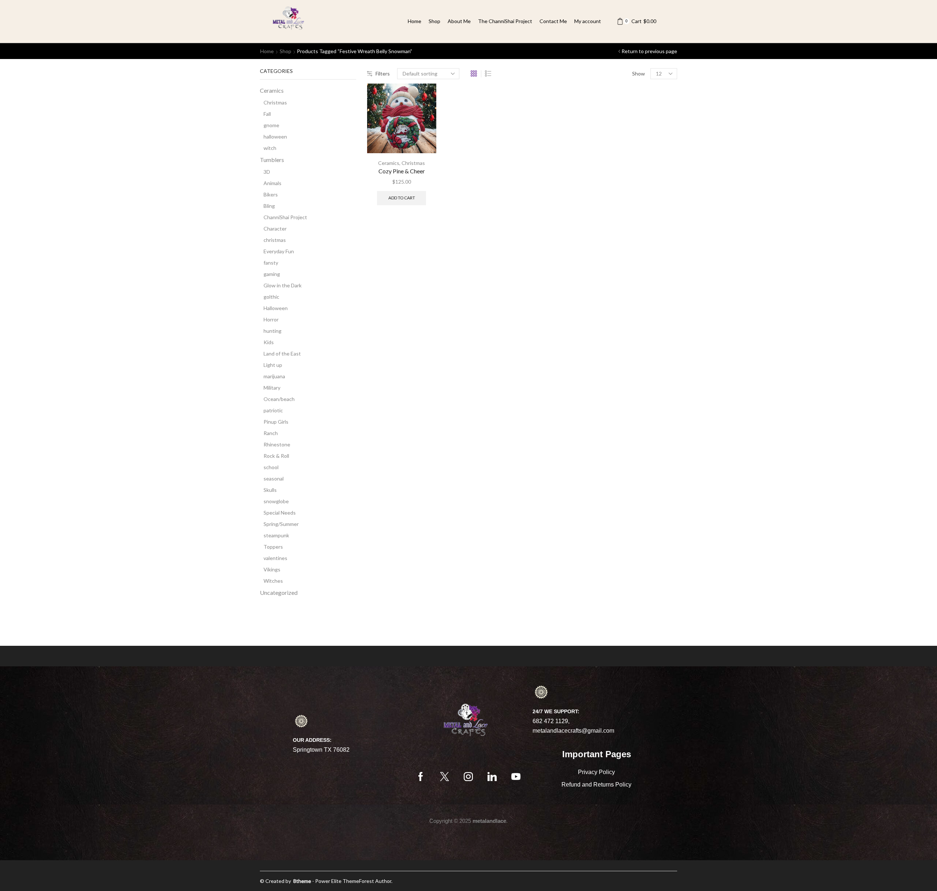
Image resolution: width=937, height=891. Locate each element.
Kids (269, 342)
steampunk (276, 535)
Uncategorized (279, 592)
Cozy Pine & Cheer (401, 170)
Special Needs (280, 512)
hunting (272, 331)
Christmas (413, 163)
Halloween (276, 308)
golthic (271, 297)
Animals (272, 183)
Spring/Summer (281, 524)
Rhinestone (277, 444)
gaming (272, 274)
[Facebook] (420, 776)
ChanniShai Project (285, 217)
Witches (273, 581)
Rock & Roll (276, 456)
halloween (275, 136)
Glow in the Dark (283, 285)
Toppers (273, 547)
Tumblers (272, 159)
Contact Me (553, 21)
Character (275, 228)
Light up (273, 365)
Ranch (271, 433)
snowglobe (276, 501)
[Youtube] (515, 776)
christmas (275, 240)
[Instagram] (468, 776)
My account (587, 21)
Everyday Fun (279, 251)
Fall (267, 114)
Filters (383, 73)
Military (272, 387)
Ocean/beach (279, 399)
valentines (275, 558)
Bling (269, 206)
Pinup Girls (276, 422)
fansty (271, 262)
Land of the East (282, 353)
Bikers (271, 194)
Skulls (270, 490)
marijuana (274, 376)
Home (414, 21)
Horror (271, 319)
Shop (434, 21)
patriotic (273, 410)
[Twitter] (444, 776)
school (271, 467)
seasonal (274, 478)
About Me (459, 21)
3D (267, 172)
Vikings (272, 569)
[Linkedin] (492, 776)
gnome (271, 125)
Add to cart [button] (401, 197)
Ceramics (388, 163)
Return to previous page (649, 51)
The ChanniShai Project (505, 21)
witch (270, 148)
